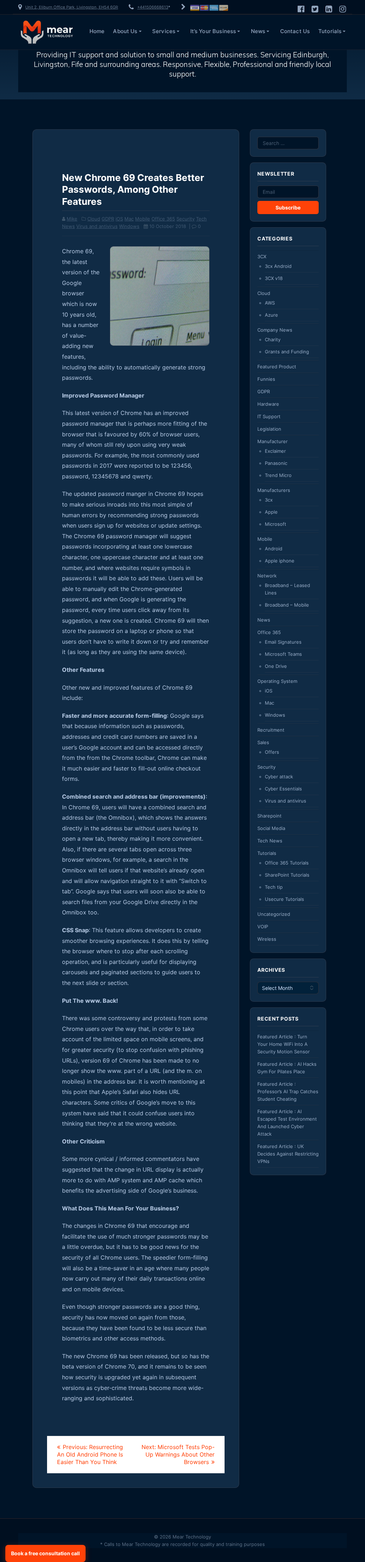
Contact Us (295, 31)
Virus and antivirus (97, 226)
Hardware (268, 404)
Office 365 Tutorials (287, 863)
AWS (270, 303)
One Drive (276, 666)
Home (97, 31)
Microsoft (275, 524)
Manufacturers (273, 490)
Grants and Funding (287, 351)
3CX (261, 256)
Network (267, 575)
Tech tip (274, 887)
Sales (263, 742)
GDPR (108, 219)
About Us (125, 31)
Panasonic (276, 463)
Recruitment (270, 730)
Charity (273, 339)
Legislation (269, 429)
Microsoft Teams (283, 654)
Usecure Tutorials (284, 899)
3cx (269, 500)
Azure (271, 315)
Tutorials (329, 31)
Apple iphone (279, 561)
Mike (72, 219)
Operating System (277, 681)
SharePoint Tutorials (287, 875)
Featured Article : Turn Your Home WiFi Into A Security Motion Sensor (283, 1044)
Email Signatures (283, 642)
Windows (129, 226)
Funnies (266, 379)
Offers (272, 752)
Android (273, 548)
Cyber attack (279, 776)
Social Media (271, 828)
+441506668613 (152, 7)
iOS (119, 219)
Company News (274, 330)
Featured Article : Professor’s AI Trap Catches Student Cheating (287, 1091)
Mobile (142, 219)
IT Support (269, 416)
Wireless (266, 939)
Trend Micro (278, 475)
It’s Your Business (213, 31)
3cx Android (278, 266)
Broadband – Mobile (287, 605)
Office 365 (163, 219)
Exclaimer (275, 451)
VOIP (262, 926)
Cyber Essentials (283, 789)
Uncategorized (273, 914)
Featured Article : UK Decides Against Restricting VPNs (288, 1153)
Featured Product (276, 366)
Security (185, 219)
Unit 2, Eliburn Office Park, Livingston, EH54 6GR (71, 7)
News (258, 31)
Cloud (93, 219)
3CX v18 (274, 278)
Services (163, 31)
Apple (271, 512)
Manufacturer (272, 441)
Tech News (269, 841)
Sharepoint (269, 816)
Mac (129, 219)
